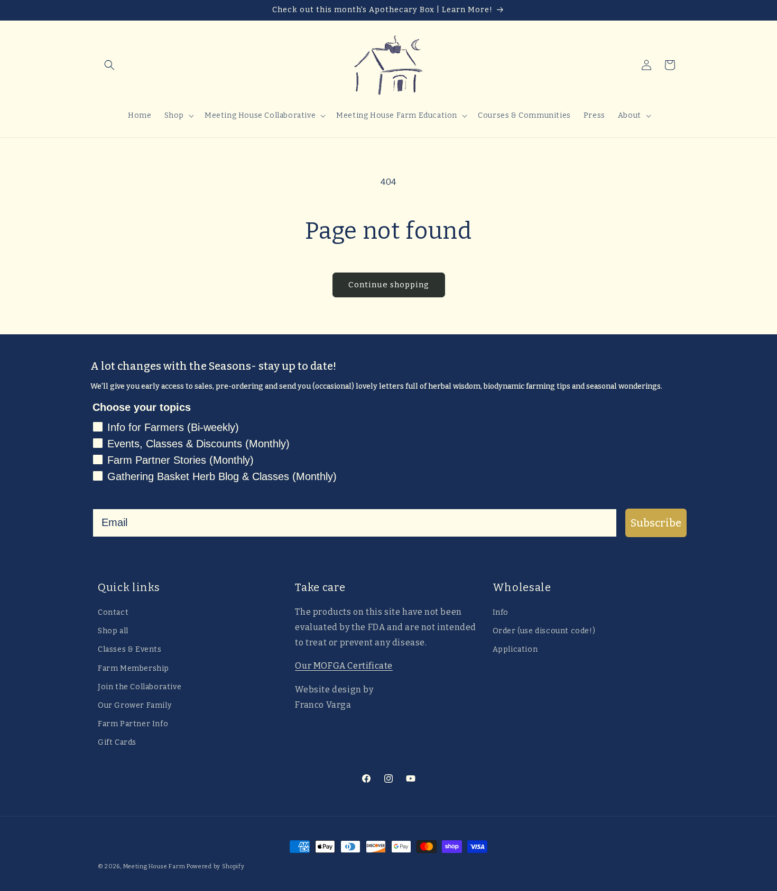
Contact (113, 612)
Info (500, 612)
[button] (109, 65)
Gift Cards (117, 742)
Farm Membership (133, 668)
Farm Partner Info (133, 723)
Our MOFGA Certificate (344, 666)
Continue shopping (388, 284)
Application (515, 649)
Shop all (113, 630)
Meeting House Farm (154, 866)
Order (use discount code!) (544, 630)
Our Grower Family (134, 705)
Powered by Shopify (216, 866)
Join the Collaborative (139, 686)
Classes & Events (130, 649)
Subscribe (656, 523)
